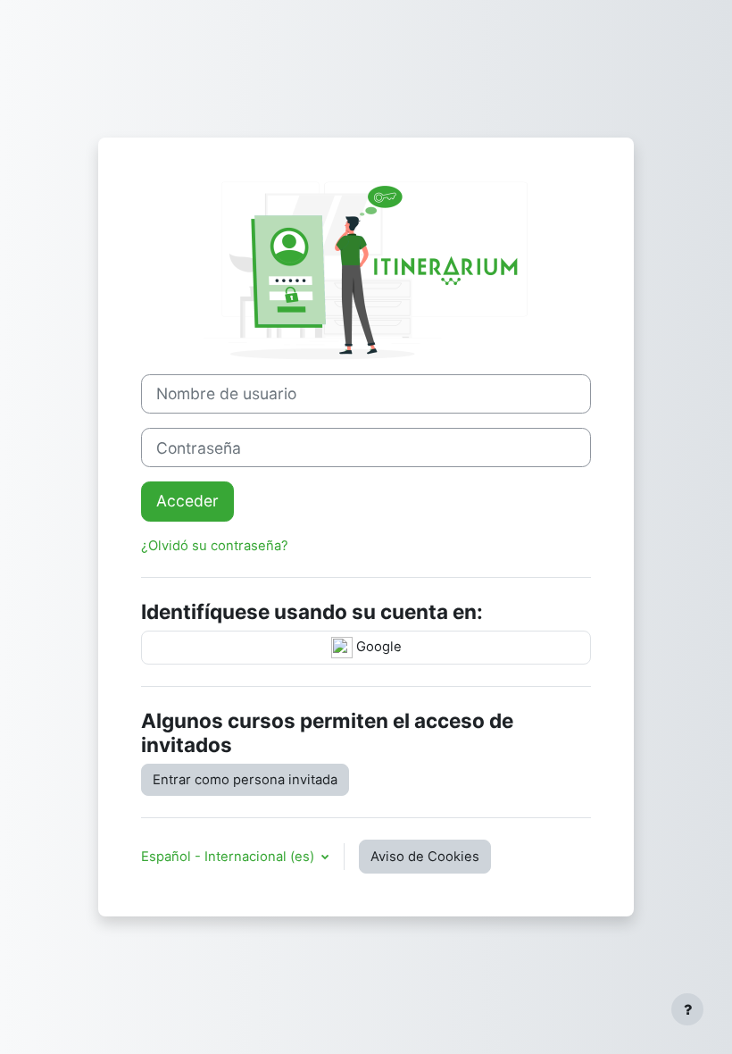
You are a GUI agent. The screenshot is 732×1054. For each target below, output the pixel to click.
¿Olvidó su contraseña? (214, 546)
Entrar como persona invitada (245, 780)
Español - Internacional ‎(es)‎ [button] (229, 857)
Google (377, 647)
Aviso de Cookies (424, 857)
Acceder (187, 500)
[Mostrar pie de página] (687, 1009)
